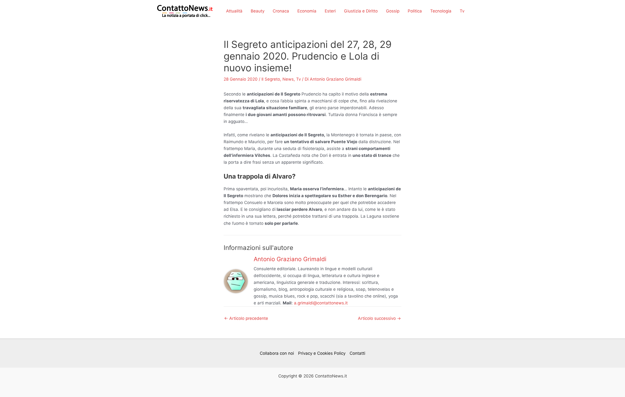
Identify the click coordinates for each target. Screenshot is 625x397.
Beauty (257, 11)
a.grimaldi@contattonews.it (321, 302)
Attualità (234, 11)
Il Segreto (270, 79)
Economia (306, 11)
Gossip (392, 11)
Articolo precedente (246, 318)
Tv (462, 11)
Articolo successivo (379, 318)
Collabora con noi (277, 353)
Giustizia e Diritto (361, 11)
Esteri (330, 11)
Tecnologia (440, 11)
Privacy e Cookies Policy (321, 353)
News (288, 79)
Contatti (357, 353)
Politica (415, 11)
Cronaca (281, 11)
